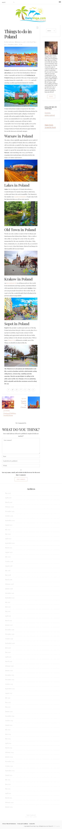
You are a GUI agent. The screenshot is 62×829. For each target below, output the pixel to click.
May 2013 (7, 789)
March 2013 (8, 798)
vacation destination (20, 197)
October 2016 (9, 639)
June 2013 (8, 784)
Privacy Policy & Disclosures (9, 823)
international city (11, 283)
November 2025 (9, 511)
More (51, 96)
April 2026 (8, 498)
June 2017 (7, 607)
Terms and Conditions (22, 823)
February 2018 (9, 584)
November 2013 (9, 761)
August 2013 (8, 775)
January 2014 (9, 757)
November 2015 (9, 679)
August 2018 (8, 566)
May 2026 (8, 493)
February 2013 (9, 802)
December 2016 (9, 629)
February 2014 (9, 752)
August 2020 (9, 552)
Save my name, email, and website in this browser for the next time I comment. (21, 474)
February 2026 (9, 507)
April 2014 (8, 743)
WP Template (57, 826)
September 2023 (10, 520)
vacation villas (27, 80)
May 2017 (7, 611)
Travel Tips (33, 42)
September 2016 (10, 643)
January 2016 (9, 670)
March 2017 (8, 620)
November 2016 (9, 634)
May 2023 (8, 534)
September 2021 (10, 543)
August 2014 (8, 725)
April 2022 (8, 538)
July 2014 (7, 729)
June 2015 (8, 702)
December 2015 (9, 675)
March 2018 (8, 579)
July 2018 (7, 570)
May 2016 (8, 652)
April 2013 (8, 793)
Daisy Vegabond (31, 815)
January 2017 (8, 625)
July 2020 (8, 557)
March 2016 (8, 661)
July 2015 (7, 698)
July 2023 (7, 529)
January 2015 (9, 711)
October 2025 (9, 516)
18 (21, 44)
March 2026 (8, 502)
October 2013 (9, 766)
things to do (11, 340)
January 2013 (9, 807)
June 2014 (8, 734)
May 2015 (7, 707)
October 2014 (9, 720)
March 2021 (8, 548)
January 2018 (9, 589)
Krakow (11, 44)
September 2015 (9, 689)
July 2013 (7, 779)
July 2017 (7, 602)
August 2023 (8, 525)
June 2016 (8, 648)
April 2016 (8, 657)
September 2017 (9, 598)
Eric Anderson (10, 42)
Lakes (16, 44)
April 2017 (8, 616)
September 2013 (9, 770)
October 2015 (9, 684)
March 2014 (8, 748)
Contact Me (32, 823)
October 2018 (9, 561)
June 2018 (8, 575)
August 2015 (8, 693)
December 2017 (9, 593)
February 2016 (9, 666)
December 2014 (9, 716)
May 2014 (8, 739)
